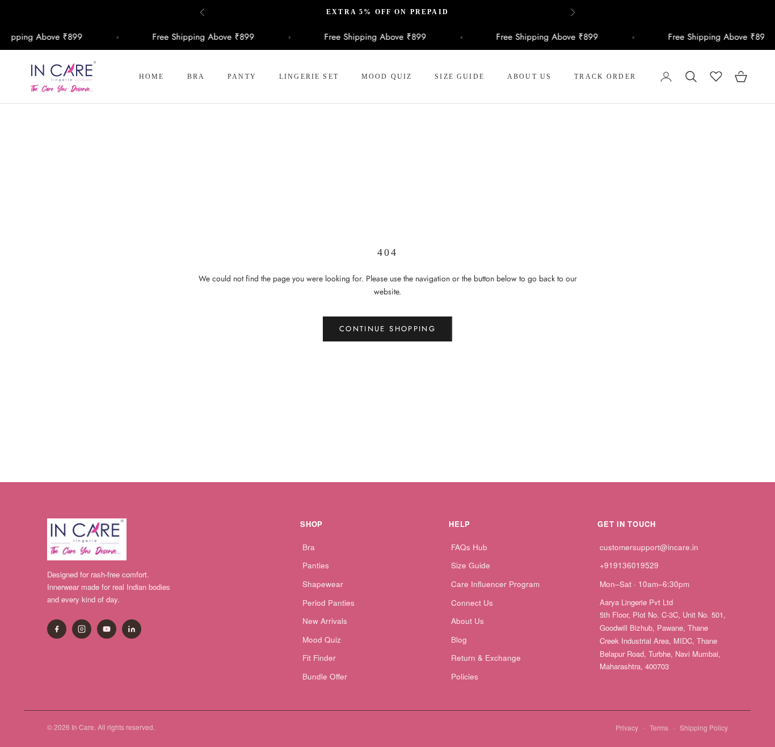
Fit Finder (319, 657)
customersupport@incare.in (649, 547)
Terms (659, 727)
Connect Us (472, 602)
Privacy (627, 727)
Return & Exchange (486, 657)
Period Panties (328, 602)
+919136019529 (629, 565)
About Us (529, 77)
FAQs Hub (469, 547)
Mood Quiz (386, 77)
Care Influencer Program (495, 584)
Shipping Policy (704, 727)
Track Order (605, 77)
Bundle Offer (324, 676)
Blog (459, 639)
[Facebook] (56, 629)
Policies (464, 676)
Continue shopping (387, 328)
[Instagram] (81, 629)
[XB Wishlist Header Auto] (716, 75)
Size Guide (460, 77)
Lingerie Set (309, 77)
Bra (196, 77)
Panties (315, 565)
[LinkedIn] (131, 629)
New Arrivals (324, 620)
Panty (242, 77)
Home (152, 77)
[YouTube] (106, 629)
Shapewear (322, 584)
